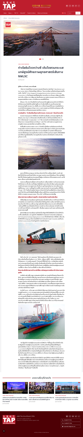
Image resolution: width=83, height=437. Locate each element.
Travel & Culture (31, 13)
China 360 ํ (22, 13)
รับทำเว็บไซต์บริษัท (45, 434)
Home (5, 13)
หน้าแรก (5, 18)
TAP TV (16, 13)
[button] (10, 13)
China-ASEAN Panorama (13, 18)
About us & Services (42, 13)
